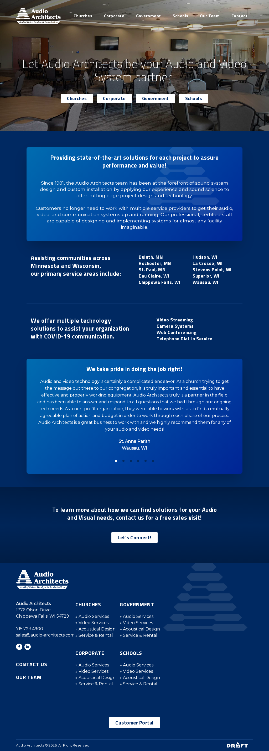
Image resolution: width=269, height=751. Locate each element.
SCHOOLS (131, 653)
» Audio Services (92, 616)
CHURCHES (88, 604)
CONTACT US (31, 664)
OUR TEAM (29, 677)
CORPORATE (89, 653)
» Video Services (91, 622)
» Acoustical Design (95, 629)
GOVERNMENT (137, 604)
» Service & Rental (94, 635)
